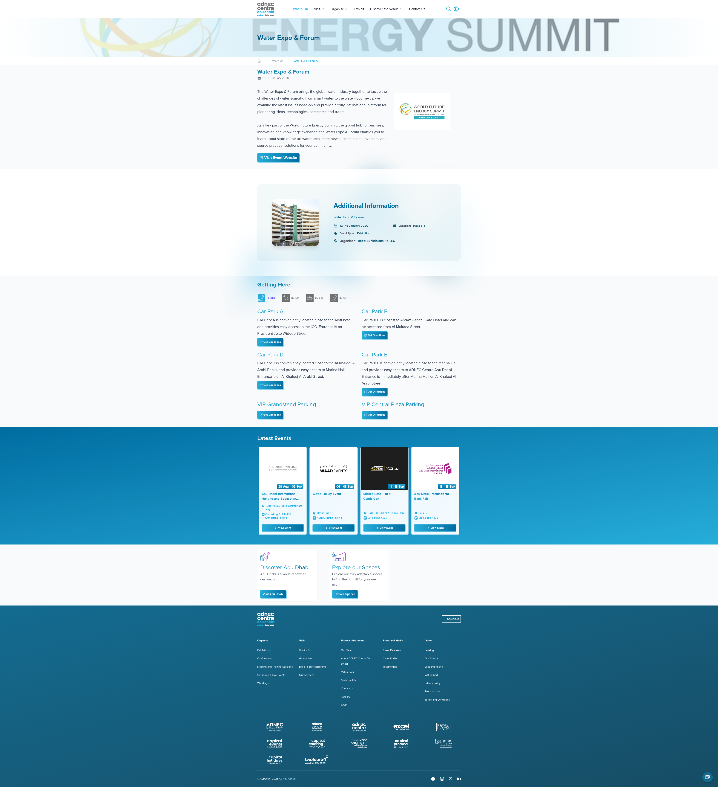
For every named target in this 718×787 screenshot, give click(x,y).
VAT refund (431, 675)
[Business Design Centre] (443, 726)
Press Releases (392, 650)
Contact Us (417, 9)
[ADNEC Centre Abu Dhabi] (265, 618)
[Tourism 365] (443, 743)
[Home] (259, 61)
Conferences (264, 659)
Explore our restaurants (312, 667)
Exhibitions (263, 650)
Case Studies (390, 659)
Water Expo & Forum (306, 61)
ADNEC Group (287, 779)
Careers (345, 697)
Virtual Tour (347, 672)
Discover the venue (384, 9)
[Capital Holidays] (274, 759)
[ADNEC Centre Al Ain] (359, 726)
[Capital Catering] (317, 743)
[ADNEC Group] (274, 726)
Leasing (429, 650)
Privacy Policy (433, 683)
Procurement (432, 691)
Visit (317, 9)
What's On (300, 9)
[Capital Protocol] (401, 743)
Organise (337, 9)
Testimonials (390, 667)
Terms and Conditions (437, 700)
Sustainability (348, 680)
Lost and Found (434, 667)
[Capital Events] (274, 743)
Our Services (306, 675)
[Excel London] (401, 726)
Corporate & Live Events (271, 675)
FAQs (344, 705)
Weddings (263, 683)
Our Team (346, 650)
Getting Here (306, 659)
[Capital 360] (359, 743)
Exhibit (359, 9)
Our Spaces (431, 659)
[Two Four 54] (317, 759)
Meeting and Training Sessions (275, 667)
